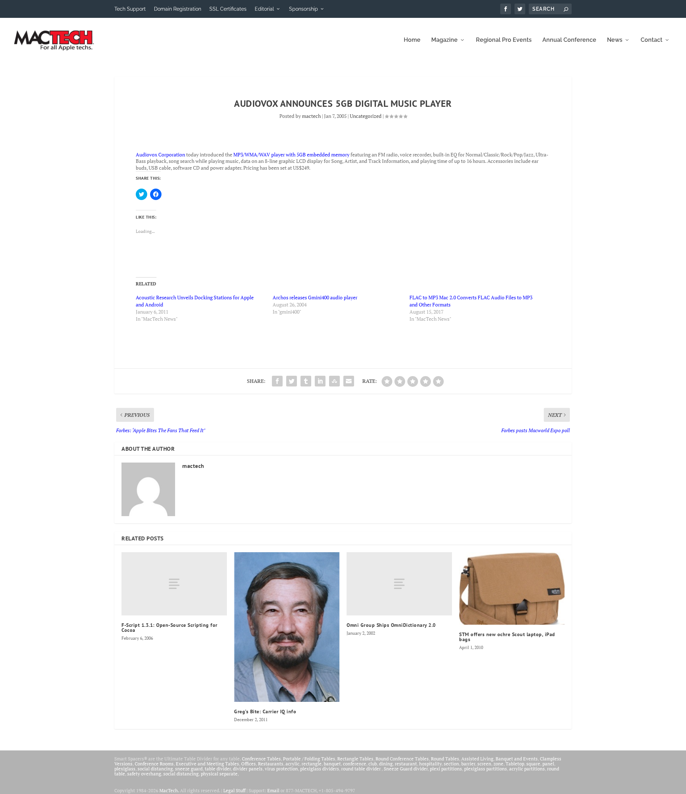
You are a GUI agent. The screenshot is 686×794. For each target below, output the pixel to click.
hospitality (430, 763)
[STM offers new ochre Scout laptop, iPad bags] (512, 588)
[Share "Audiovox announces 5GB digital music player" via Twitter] (291, 381)
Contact (651, 40)
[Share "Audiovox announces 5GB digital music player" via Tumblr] (306, 381)
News (614, 40)
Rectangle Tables (355, 758)
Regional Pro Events (504, 40)
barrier (468, 763)
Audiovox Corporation (160, 154)
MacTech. (169, 790)
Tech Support (130, 9)
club (372, 763)
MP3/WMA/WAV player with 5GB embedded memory (291, 154)
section (451, 763)
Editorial (264, 9)
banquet (332, 763)
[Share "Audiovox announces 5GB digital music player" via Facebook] (277, 381)
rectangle (312, 763)
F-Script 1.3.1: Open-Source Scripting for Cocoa (169, 627)
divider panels (248, 768)
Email (273, 790)
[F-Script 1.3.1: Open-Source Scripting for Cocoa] (174, 583)
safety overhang (144, 773)
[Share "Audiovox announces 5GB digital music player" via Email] (349, 381)
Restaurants (270, 763)
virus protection (281, 768)
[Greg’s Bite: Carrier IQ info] (286, 627)
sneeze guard (189, 768)
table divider (218, 768)
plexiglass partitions (485, 768)
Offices (248, 763)
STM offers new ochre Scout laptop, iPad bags (507, 637)
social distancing (155, 768)
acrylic (292, 763)
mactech (311, 116)
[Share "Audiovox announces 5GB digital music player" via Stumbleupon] (334, 381)
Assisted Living (477, 758)
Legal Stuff (234, 790)
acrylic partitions (527, 768)
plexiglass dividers (319, 768)
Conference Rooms (154, 763)
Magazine (444, 40)
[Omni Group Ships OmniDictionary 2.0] (399, 583)
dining (386, 763)
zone (498, 763)
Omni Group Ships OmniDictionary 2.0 (391, 625)
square (533, 763)
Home (412, 40)
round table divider (361, 768)
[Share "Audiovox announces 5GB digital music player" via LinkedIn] (320, 381)
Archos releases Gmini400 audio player (315, 297)
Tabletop (515, 763)
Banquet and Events (517, 758)
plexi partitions (446, 768)
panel (548, 763)
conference (354, 763)
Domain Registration (177, 9)
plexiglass (124, 768)
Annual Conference (569, 40)
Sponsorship (303, 9)
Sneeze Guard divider (406, 768)
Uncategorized (366, 116)
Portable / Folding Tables (309, 758)
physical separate (219, 773)
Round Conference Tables (402, 758)
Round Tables (445, 758)
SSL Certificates (228, 9)
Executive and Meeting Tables (207, 763)
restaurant (406, 763)
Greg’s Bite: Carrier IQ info (265, 711)
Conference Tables (261, 758)
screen (484, 763)
